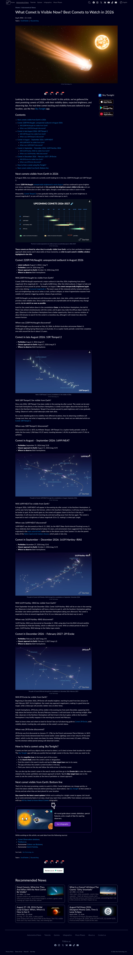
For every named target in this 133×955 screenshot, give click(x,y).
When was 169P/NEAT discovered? (31, 145)
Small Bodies (25, 21)
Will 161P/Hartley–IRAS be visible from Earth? (35, 151)
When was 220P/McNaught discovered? (33, 128)
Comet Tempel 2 (30, 194)
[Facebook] (94, 2)
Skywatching (34, 21)
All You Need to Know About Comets (35, 800)
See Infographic (62, 824)
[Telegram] (56, 94)
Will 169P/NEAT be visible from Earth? (32, 142)
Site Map (32, 951)
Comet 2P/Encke (81, 722)
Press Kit (26, 951)
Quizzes (57, 935)
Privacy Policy (9, 951)
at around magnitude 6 (37, 289)
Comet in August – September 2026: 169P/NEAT (35, 140)
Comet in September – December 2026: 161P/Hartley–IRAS (39, 148)
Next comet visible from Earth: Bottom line (33, 168)
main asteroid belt (34, 531)
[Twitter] (101, 2)
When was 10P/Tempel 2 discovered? (32, 137)
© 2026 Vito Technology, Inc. (119, 951)
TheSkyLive (22, 842)
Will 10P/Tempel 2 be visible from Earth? (33, 134)
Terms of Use (18, 951)
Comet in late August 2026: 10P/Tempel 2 (32, 131)
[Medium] (105, 2)
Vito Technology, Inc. (67, 84)
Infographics (67, 935)
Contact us (102, 935)
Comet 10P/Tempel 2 (23, 421)
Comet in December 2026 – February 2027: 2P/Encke (36, 156)
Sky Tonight (40, 109)
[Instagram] (97, 2)
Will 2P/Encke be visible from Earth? (31, 159)
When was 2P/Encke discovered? (30, 162)
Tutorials (47, 935)
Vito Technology (54, 245)
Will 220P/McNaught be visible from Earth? (34, 125)
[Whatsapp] (62, 94)
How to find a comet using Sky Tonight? (31, 165)
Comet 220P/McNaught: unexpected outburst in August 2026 (40, 123)
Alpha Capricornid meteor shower (36, 534)
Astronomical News (28, 7)
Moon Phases (80, 935)
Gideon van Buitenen (34, 844)
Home (17, 7)
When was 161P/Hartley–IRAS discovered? (34, 153)
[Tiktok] (112, 2)
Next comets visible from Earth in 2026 (31, 120)
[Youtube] (109, 2)
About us (91, 935)
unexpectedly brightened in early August (48, 184)
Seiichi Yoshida (32, 847)
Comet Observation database (28, 839)
